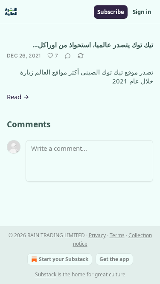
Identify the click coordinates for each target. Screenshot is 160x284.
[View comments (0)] (67, 56)
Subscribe (110, 12)
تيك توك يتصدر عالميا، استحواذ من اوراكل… (92, 44)
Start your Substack (63, 259)
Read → (18, 96)
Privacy (97, 235)
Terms (117, 235)
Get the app (114, 259)
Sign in (142, 12)
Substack (45, 274)
